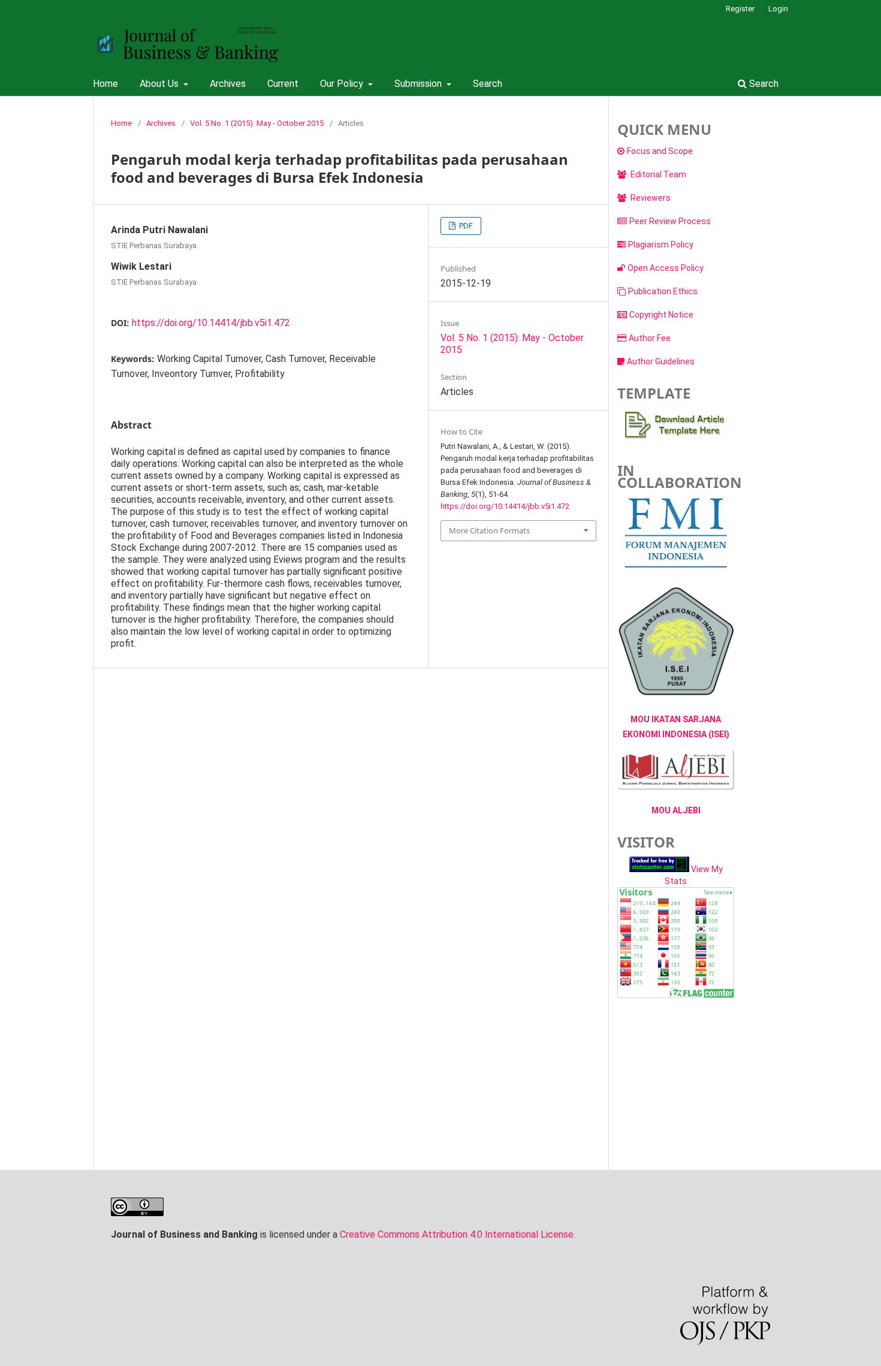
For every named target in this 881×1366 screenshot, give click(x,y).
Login (778, 8)
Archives (228, 83)
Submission (419, 83)
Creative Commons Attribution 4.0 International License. (457, 1234)
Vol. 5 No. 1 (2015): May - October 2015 (257, 123)
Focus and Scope (660, 151)
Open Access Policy (665, 268)
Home (105, 83)
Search (487, 83)
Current (282, 83)
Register (740, 8)
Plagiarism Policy (660, 244)
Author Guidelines (661, 361)
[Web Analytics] (659, 869)
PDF (465, 225)
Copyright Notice (661, 314)
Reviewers (650, 198)
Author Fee (650, 338)
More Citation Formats (489, 530)
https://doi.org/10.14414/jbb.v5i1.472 (211, 322)
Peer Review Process (670, 221)
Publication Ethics (663, 291)
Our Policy (343, 83)
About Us (160, 83)
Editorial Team (657, 174)
